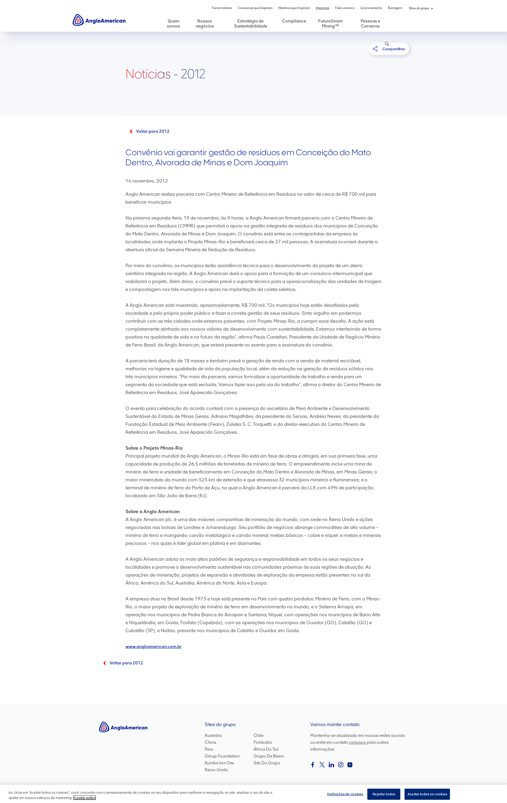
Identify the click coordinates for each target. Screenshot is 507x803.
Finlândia (262, 742)
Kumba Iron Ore (219, 762)
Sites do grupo (419, 8)
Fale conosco (345, 8)
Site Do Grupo (266, 762)
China (210, 742)
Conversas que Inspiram (255, 8)
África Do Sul (266, 749)
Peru (209, 749)
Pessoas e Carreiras (370, 24)
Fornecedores (222, 8)
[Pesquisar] (384, 47)
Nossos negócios (205, 24)
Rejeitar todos (384, 794)
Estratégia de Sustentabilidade (250, 24)
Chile (258, 735)
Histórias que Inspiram (294, 8)
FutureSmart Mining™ (330, 24)
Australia (213, 735)
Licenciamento (371, 8)
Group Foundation (222, 756)
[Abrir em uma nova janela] (313, 764)
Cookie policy (85, 798)
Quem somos (173, 24)
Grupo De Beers (268, 756)
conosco (357, 742)
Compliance (294, 21)
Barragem (395, 8)
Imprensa (322, 8)
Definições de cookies (345, 794)
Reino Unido (216, 769)
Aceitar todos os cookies (427, 794)
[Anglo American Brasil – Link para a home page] (99, 19)
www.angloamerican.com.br (153, 646)
